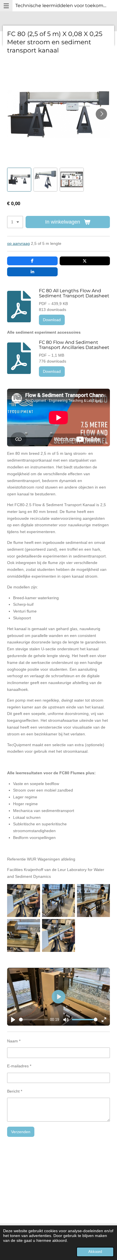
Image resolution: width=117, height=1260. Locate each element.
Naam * (13, 1041)
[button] (19, 180)
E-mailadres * (19, 1066)
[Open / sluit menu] (6, 5)
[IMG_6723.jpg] (23, 900)
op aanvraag (18, 243)
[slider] (33, 1019)
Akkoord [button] (95, 1252)
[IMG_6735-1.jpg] (23, 935)
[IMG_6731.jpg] (93, 900)
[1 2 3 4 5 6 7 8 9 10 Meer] (15, 222)
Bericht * (14, 1091)
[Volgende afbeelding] (101, 114)
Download (52, 319)
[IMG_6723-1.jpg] (58, 935)
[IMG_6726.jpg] (58, 900)
